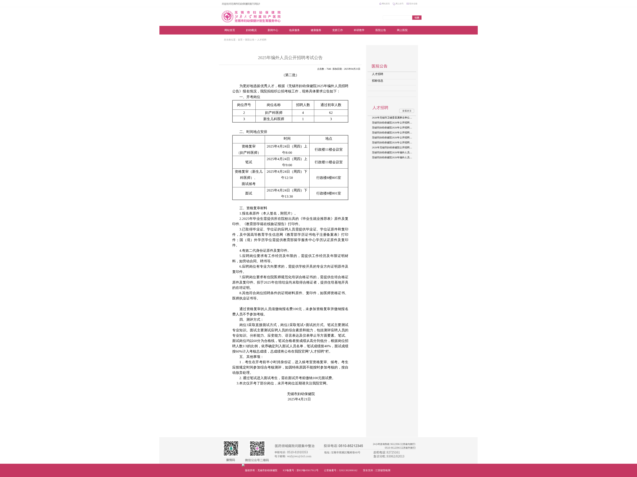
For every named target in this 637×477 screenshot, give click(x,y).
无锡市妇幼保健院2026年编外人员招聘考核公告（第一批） (394, 157)
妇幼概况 (251, 30)
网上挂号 (400, 3)
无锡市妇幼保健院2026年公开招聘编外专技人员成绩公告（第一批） (394, 137)
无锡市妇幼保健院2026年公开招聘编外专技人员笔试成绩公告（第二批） (394, 132)
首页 (240, 39)
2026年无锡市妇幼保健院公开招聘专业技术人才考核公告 (394, 147)
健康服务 (316, 30)
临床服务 (294, 30)
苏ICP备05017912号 (307, 470)
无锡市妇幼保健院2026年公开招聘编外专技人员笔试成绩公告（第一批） (394, 142)
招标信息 (377, 80)
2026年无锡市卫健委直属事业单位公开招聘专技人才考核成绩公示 (394, 117)
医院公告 (380, 30)
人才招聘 (261, 39)
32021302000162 (348, 470)
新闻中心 (273, 30)
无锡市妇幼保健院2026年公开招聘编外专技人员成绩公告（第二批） (394, 122)
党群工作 (337, 30)
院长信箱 (413, 3)
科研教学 (359, 30)
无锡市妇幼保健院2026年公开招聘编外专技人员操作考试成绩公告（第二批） (394, 127)
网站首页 (386, 3)
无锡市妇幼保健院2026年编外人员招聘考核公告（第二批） (394, 152)
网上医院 (402, 30)
